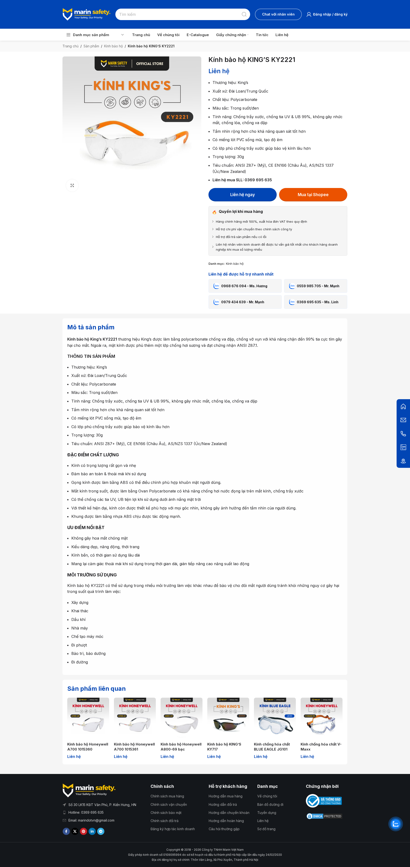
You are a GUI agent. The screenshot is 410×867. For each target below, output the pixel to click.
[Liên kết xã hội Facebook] (66, 831)
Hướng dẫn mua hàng (225, 796)
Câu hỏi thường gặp (224, 829)
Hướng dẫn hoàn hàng (226, 821)
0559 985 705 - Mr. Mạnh (318, 286)
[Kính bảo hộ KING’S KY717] (228, 719)
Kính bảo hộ (113, 46)
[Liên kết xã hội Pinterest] (83, 831)
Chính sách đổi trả (165, 821)
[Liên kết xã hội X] (75, 831)
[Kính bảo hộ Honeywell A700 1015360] (88, 719)
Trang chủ (70, 46)
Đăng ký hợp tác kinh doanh (173, 829)
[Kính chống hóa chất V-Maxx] (322, 719)
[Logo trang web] (87, 13)
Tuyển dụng (266, 813)
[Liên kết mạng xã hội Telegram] (100, 831)
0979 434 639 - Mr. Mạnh (242, 302)
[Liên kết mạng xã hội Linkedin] (92, 831)
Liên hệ (263, 821)
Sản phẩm (91, 46)
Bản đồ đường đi (270, 804)
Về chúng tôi (267, 796)
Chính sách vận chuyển (169, 804)
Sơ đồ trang (266, 829)
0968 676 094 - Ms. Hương (244, 286)
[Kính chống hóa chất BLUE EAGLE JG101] (275, 719)
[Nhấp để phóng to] (72, 185)
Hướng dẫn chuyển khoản (229, 813)
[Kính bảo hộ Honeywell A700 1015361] (135, 719)
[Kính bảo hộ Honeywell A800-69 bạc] (181, 719)
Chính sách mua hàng (167, 796)
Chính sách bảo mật (166, 813)
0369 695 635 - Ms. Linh (317, 302)
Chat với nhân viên (278, 14)
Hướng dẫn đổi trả (223, 804)
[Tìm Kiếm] (244, 14)
